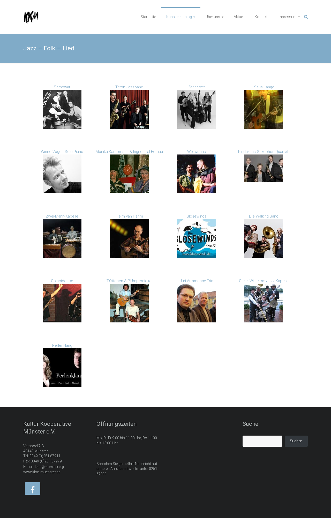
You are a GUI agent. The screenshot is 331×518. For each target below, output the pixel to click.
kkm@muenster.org (49, 467)
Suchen (296, 441)
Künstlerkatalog (179, 17)
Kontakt (261, 17)
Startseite (148, 17)
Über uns (213, 17)
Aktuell (239, 17)
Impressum (287, 17)
